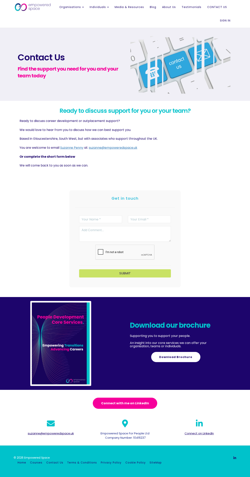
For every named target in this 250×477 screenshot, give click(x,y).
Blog (153, 7)
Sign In (225, 20)
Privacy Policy (111, 462)
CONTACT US (217, 7)
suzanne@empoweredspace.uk (113, 147)
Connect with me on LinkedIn (125, 403)
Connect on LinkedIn (199, 433)
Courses (36, 462)
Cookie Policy (135, 462)
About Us (169, 7)
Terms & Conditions (82, 462)
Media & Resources (129, 7)
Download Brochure (175, 357)
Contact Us (54, 462)
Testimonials (191, 7)
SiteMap (156, 462)
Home (22, 462)
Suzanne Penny (71, 147)
